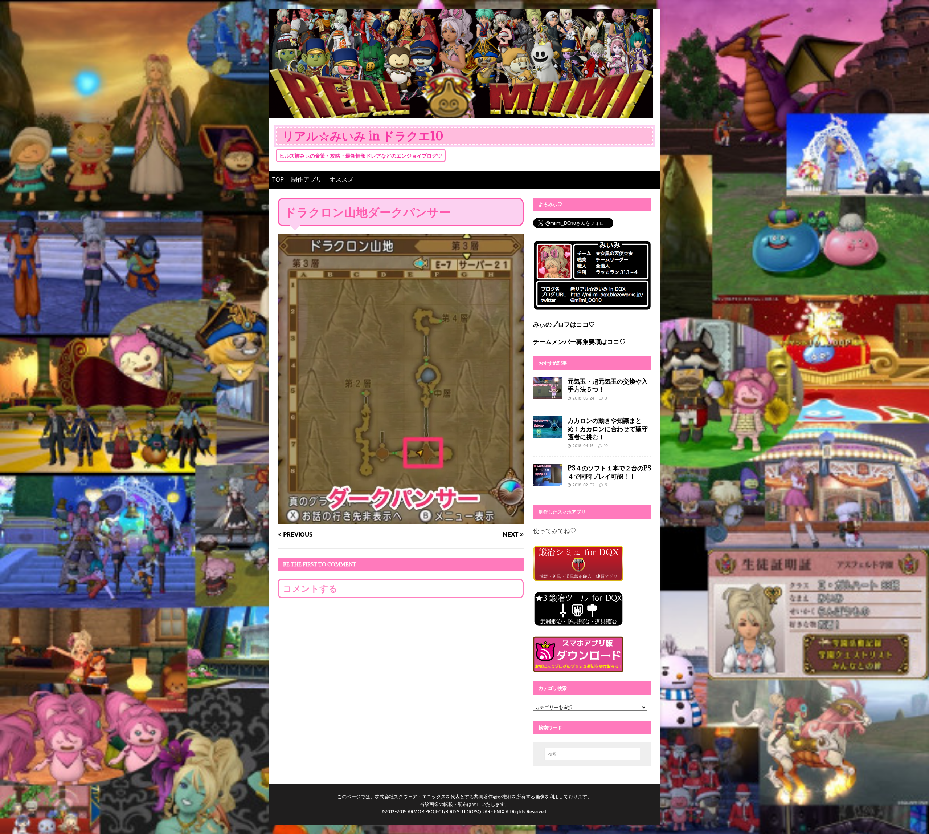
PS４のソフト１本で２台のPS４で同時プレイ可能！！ (609, 472)
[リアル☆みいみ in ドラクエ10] (461, 113)
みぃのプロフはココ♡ (564, 324)
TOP (278, 179)
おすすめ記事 (553, 363)
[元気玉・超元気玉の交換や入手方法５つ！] (547, 393)
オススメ (341, 179)
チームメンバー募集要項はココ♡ (579, 342)
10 (606, 445)
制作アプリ (306, 179)
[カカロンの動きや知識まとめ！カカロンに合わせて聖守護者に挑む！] (547, 433)
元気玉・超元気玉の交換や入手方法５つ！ (608, 385)
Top (911, 816)
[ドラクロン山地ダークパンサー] (401, 518)
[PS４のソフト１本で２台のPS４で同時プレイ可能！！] (547, 480)
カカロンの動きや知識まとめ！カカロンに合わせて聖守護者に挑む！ (608, 428)
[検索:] (592, 754)
